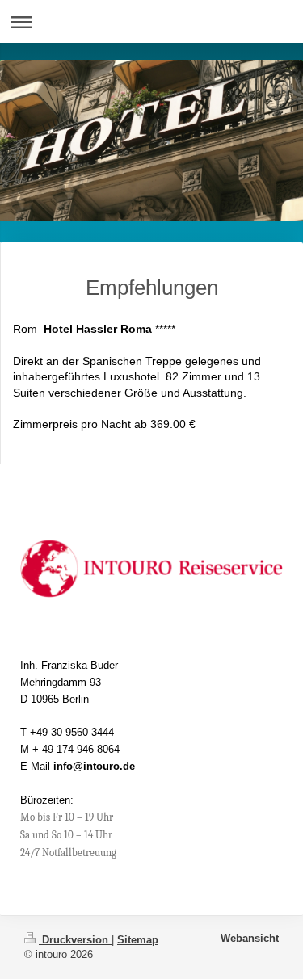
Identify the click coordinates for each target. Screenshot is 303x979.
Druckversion (75, 940)
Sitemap (137, 940)
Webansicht (250, 938)
